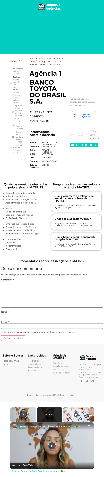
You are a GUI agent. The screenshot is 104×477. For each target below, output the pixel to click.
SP (38, 58)
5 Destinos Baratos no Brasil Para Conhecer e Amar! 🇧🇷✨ (49, 426)
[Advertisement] (52, 33)
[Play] (76, 414)
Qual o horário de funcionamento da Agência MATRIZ (22, 137)
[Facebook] (92, 381)
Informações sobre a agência (17, 71)
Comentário (7, 280)
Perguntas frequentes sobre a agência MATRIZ (17, 97)
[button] (20, 61)
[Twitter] (86, 381)
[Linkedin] (81, 381)
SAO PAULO (48, 58)
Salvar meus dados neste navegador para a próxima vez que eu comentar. (39, 332)
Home (32, 58)
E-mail (5, 322)
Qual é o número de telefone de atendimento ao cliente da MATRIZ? (20, 112)
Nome (5, 312)
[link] (14, 426)
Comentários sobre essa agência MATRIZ (18, 149)
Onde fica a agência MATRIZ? (19, 125)
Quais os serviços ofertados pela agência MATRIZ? (16, 83)
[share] (88, 425)
